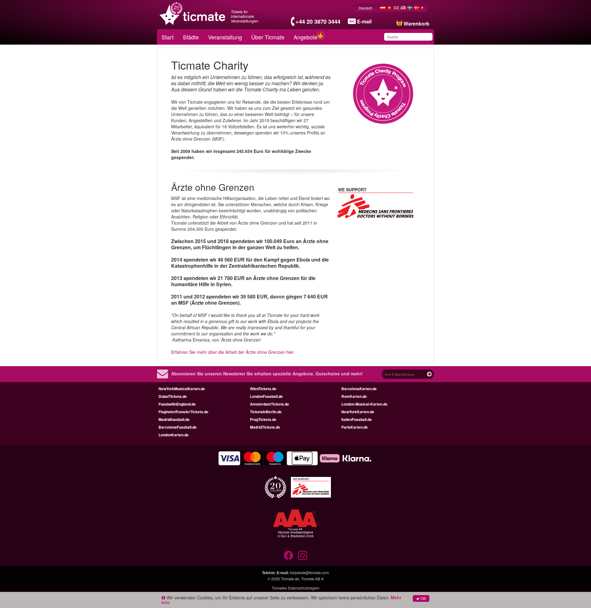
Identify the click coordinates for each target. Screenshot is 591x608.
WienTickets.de (263, 388)
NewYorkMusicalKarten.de (182, 388)
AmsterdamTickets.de (269, 404)
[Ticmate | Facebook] (288, 555)
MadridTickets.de (265, 427)
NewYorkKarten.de (357, 411)
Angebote (305, 37)
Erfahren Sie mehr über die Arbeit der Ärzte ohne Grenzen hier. (233, 352)
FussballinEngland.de (177, 404)
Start (168, 37)
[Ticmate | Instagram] (302, 555)
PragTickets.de (263, 419)
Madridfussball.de (174, 419)
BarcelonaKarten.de (359, 388)
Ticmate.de (290, 578)
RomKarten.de (354, 396)
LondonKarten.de (174, 435)
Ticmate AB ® (312, 578)
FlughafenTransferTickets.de (183, 411)
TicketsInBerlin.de (266, 411)
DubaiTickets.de (173, 396)
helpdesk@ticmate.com (309, 572)
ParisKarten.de (354, 427)
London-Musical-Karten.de (364, 404)
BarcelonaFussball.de (178, 427)
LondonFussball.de (266, 396)
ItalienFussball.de (356, 419)
